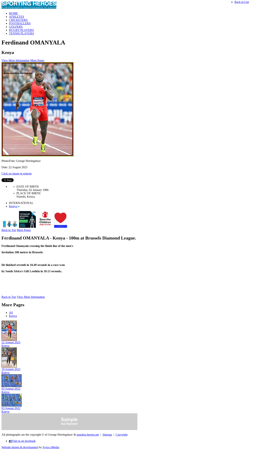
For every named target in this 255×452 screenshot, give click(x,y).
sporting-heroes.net (88, 434)
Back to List (241, 2)
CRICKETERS (18, 20)
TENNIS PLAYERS (21, 33)
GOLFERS (16, 26)
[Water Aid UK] (9, 226)
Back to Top (8, 230)
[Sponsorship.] (60, 226)
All (11, 312)
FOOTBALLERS (20, 23)
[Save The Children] (45, 226)
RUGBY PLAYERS (21, 30)
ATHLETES (16, 16)
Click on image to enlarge (16, 173)
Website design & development (19, 447)
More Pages (37, 60)
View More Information (15, 60)
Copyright (122, 434)
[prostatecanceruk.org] (27, 226)
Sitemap (107, 434)
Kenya (13, 206)
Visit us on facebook (24, 441)
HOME (13, 13)
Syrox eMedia (51, 447)
